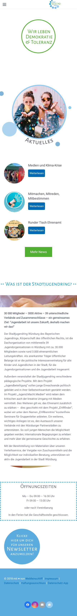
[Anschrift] (49, 604)
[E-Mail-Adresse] (42, 604)
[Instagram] (35, 604)
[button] (4, 4)
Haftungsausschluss (33, 583)
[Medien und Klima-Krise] (14, 173)
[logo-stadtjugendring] (55, 4)
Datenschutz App (58, 583)
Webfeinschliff (34, 578)
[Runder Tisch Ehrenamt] (14, 230)
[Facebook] (27, 604)
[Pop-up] (22, 546)
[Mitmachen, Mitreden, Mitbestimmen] (14, 202)
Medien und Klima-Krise (45, 165)
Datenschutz (11, 583)
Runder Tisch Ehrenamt (44, 222)
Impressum (51, 578)
